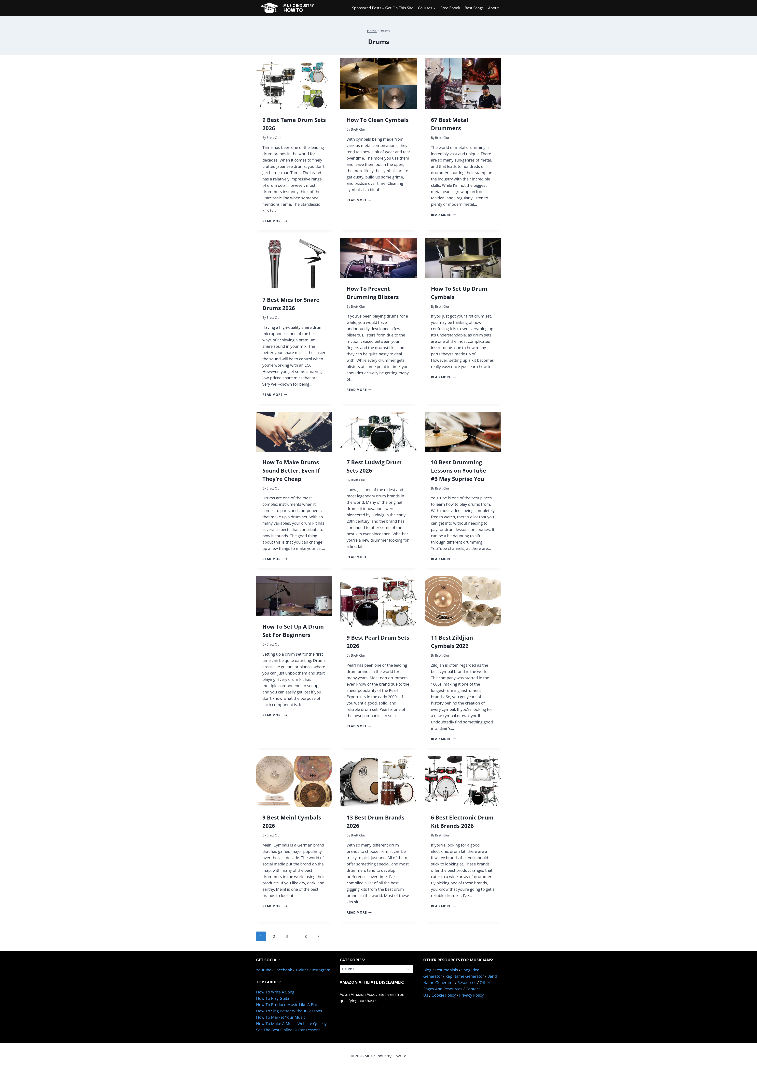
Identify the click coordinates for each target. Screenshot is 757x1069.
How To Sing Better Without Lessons (289, 1011)
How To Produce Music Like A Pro (286, 1004)
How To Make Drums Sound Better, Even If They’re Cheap (291, 470)
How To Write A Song (275, 992)
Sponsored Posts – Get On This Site (382, 7)
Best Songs (474, 7)
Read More (274, 221)
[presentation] (294, 83)
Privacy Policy (471, 995)
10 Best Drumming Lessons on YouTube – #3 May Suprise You (460, 470)
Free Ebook (450, 7)
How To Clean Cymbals (378, 119)
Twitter (302, 970)
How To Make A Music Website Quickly (291, 1023)
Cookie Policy (444, 995)
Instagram (321, 970)
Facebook (283, 970)
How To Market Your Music (280, 1017)
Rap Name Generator (464, 976)
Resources (466, 982)
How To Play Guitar (273, 998)
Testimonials (446, 970)
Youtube (263, 970)
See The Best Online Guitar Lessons (288, 1030)
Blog (427, 970)
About (493, 7)
